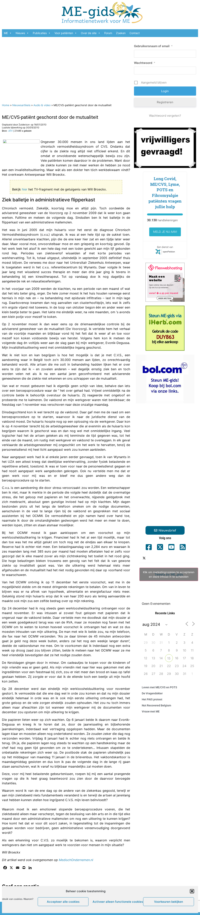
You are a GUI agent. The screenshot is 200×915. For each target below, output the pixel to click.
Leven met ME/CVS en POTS (159, 687)
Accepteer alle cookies (63, 902)
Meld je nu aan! (165, 232)
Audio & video (42, 105)
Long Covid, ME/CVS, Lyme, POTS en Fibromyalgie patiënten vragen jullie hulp (164, 192)
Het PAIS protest (152, 699)
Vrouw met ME (151, 711)
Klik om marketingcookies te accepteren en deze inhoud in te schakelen (168, 574)
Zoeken (121, 33)
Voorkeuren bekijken (168, 902)
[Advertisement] (66, 68)
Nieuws (20, 33)
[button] (192, 891)
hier (24, 189)
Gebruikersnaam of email (153, 46)
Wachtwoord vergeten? (165, 115)
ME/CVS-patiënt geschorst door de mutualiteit (50, 117)
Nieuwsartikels (21, 105)
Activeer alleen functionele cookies (117, 902)
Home (5, 105)
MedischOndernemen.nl (76, 860)
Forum (108, 33)
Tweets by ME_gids (168, 574)
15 (169, 658)
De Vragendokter (152, 693)
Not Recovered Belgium (156, 705)
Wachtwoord (144, 63)
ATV (10, 131)
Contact (134, 33)
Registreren (165, 102)
